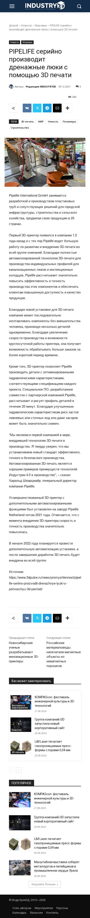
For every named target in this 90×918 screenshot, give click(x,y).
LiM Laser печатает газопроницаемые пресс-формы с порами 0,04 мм (53, 746)
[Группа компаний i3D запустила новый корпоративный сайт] (20, 724)
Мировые (41, 25)
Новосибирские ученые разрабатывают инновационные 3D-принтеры (24, 652)
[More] (67, 108)
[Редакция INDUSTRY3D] (12, 86)
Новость (53, 121)
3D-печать (27, 121)
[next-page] (18, 770)
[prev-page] (11, 770)
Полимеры (69, 121)
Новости (26, 25)
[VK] (27, 108)
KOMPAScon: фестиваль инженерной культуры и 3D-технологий (55, 701)
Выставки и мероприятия (20, 706)
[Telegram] (47, 108)
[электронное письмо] (57, 108)
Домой (13, 25)
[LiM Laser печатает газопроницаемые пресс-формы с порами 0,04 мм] (20, 747)
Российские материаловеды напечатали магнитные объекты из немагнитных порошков (64, 654)
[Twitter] (37, 108)
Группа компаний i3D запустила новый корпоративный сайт (50, 724)
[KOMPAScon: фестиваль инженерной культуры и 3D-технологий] (20, 702)
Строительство (20, 127)
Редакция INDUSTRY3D (41, 86)
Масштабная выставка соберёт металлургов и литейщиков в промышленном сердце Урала (57, 866)
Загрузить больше (43, 884)
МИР (41, 121)
